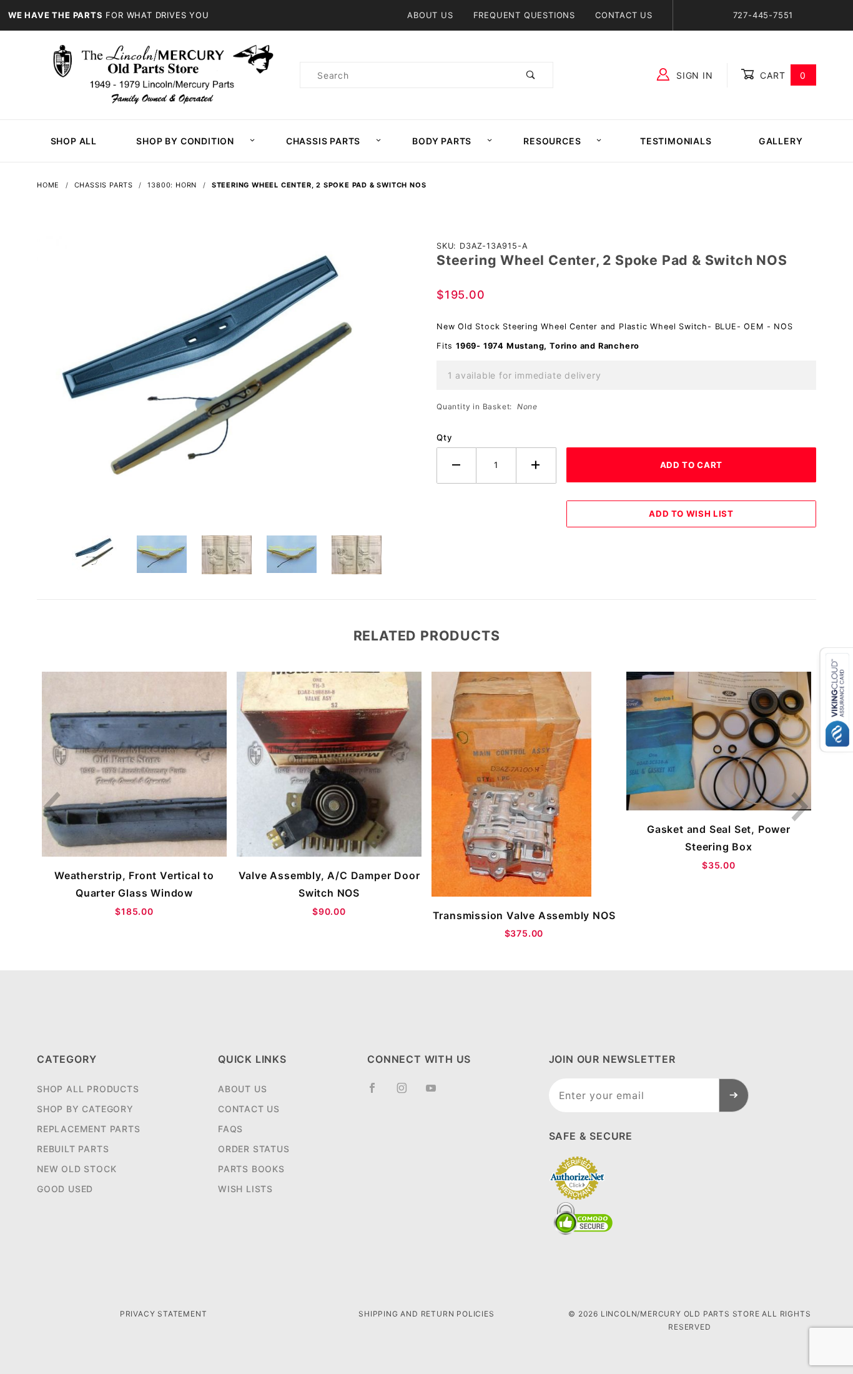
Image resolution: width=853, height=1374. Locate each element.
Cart (781, 75)
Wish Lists (245, 1188)
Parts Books (251, 1168)
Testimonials (676, 141)
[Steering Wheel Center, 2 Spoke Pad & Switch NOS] (227, 384)
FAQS (230, 1128)
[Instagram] (407, 1093)
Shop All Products (88, 1088)
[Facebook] (377, 1093)
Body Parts (441, 141)
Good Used (65, 1188)
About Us (430, 15)
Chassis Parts (323, 141)
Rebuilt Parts (73, 1148)
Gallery (781, 141)
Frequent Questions (524, 15)
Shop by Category (85, 1108)
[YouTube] (436, 1093)
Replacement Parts (89, 1128)
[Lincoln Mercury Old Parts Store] (163, 74)
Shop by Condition (185, 141)
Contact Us (624, 15)
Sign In (692, 75)
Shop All (74, 141)
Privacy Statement (163, 1313)
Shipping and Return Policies (426, 1313)
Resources (552, 141)
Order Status (254, 1148)
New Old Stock (76, 1168)
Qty (444, 437)
